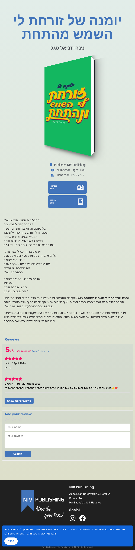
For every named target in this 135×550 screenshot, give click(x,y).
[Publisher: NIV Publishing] (52, 164)
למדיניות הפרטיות (20, 533)
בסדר (11, 541)
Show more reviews (19, 400)
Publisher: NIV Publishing (70, 165)
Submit (17, 453)
